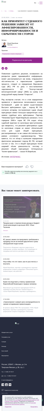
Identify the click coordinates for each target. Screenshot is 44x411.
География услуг (6, 337)
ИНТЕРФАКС (15, 157)
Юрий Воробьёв (12, 43)
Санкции (4, 341)
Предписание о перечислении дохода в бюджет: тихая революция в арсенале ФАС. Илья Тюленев (21, 225)
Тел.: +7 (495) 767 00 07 (8, 371)
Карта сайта (5, 393)
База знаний (5, 351)
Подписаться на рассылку (22, 60)
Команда (4, 346)
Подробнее (8, 406)
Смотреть (5, 230)
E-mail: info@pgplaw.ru (7, 380)
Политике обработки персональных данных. (20, 403)
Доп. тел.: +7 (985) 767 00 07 (9, 376)
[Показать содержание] (40, 2)
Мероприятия (5, 355)
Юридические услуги (7, 332)
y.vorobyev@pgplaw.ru (12, 47)
